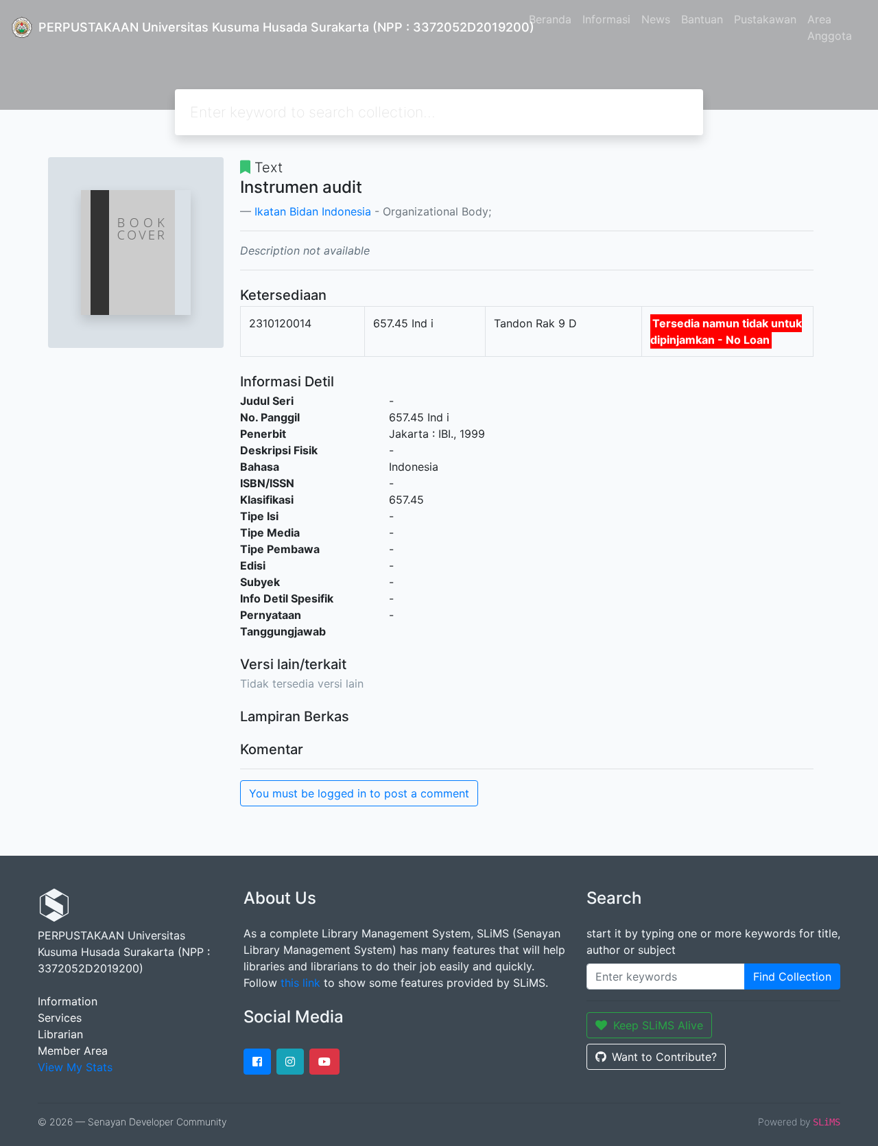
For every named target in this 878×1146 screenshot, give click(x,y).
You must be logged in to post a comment (359, 793)
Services (60, 1018)
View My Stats (75, 1067)
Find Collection (792, 976)
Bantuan (702, 19)
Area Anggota (829, 27)
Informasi (606, 19)
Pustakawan (765, 19)
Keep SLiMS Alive (658, 1025)
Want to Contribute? (664, 1057)
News (655, 19)
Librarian (60, 1034)
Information (67, 1001)
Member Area (73, 1050)
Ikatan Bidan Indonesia (312, 211)
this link (300, 983)
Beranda (550, 19)
